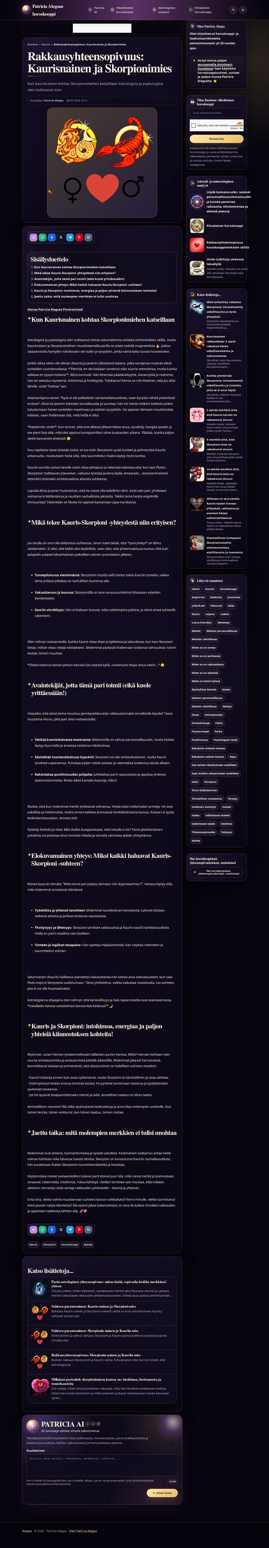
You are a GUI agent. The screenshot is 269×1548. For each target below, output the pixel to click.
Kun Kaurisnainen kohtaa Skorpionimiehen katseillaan (75, 267)
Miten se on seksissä (205, 673)
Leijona (210, 614)
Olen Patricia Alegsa (211, 26)
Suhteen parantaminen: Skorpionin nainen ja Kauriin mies (95, 1330)
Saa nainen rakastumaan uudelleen (214, 765)
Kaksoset (216, 605)
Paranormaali (200, 731)
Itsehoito (216, 597)
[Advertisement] (102, 28)
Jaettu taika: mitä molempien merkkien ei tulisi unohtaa (76, 296)
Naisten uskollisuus (204, 706)
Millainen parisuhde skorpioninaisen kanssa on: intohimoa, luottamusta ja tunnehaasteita (106, 1381)
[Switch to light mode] (233, 10)
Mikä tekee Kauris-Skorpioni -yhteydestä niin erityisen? (75, 273)
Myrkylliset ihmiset (204, 689)
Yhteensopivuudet (203, 832)
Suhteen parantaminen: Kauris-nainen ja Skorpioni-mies (93, 1306)
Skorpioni (49, 1244)
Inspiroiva (198, 597)
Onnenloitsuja (201, 723)
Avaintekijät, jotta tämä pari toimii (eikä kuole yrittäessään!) (79, 279)
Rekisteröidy (216, 139)
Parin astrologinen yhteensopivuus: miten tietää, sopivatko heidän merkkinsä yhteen (108, 1284)
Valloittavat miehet (217, 815)
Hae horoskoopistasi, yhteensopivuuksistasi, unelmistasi (216, 872)
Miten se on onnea (203, 647)
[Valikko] (243, 10)
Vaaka (195, 815)
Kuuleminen (36, 1451)
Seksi (195, 782)
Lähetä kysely (162, 1493)
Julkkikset (198, 605)
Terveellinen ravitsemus (207, 798)
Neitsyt (227, 706)
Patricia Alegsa (53, 100)
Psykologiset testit (226, 740)
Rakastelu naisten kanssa (208, 756)
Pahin (219, 723)
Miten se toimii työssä (206, 681)
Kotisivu (32, 44)
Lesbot (225, 614)
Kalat (231, 605)
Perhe (218, 731)
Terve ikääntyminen (204, 790)
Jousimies (234, 597)
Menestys (224, 622)
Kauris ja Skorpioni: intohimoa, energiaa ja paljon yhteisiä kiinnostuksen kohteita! (95, 291)
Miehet (196, 631)
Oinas (195, 715)
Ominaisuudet (214, 715)
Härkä (195, 589)
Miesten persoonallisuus (221, 631)
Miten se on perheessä (206, 656)
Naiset (226, 689)
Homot (209, 589)
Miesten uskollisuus (204, 639)
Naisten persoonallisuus (207, 698)
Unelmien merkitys (204, 807)
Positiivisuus (200, 740)
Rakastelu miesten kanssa (208, 748)
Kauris (46, 44)
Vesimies (226, 823)
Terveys (232, 798)
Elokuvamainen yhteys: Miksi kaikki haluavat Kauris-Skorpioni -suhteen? (88, 285)
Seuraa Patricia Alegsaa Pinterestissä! (55, 309)
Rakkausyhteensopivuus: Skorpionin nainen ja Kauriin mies (96, 1355)
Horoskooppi (69, 1244)
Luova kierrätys (202, 622)
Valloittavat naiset (203, 823)
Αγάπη (88, 1244)
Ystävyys (226, 832)
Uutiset (226, 807)
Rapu (233, 756)
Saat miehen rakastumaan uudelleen (215, 773)
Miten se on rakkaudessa (208, 664)
